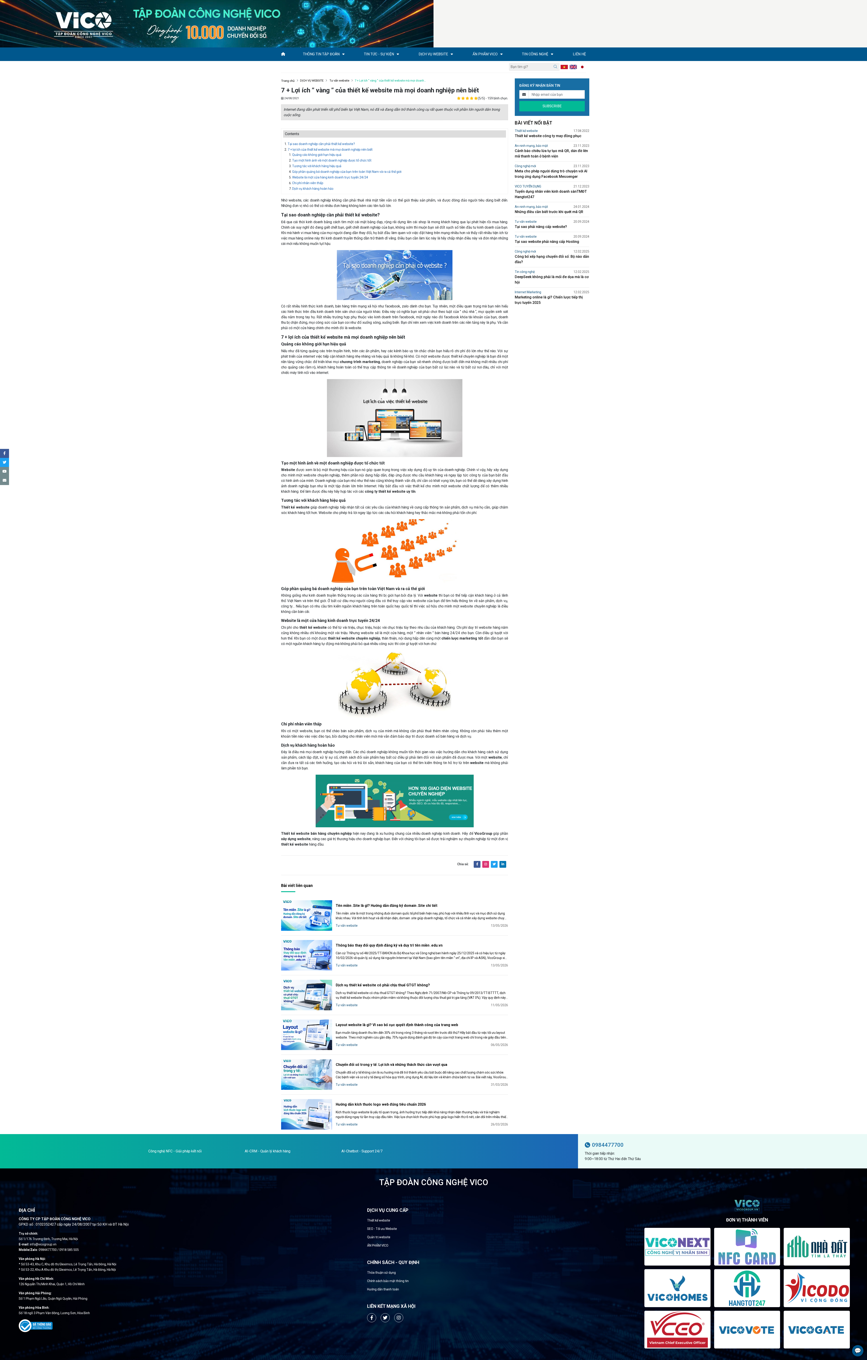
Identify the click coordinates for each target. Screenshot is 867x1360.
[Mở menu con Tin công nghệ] (552, 54)
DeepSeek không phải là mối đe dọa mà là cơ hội (552, 279)
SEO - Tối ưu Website (382, 1229)
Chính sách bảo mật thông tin (388, 1281)
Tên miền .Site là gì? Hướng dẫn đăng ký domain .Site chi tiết (386, 905)
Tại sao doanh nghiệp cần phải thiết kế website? (321, 144)
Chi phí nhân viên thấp (307, 183)
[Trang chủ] (283, 54)
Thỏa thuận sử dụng (381, 1272)
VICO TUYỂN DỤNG (528, 186)
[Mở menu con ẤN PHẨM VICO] (501, 54)
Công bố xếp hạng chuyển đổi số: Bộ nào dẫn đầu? (552, 259)
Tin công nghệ (525, 272)
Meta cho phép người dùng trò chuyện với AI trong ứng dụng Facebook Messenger (551, 174)
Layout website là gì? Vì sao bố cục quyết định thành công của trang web (397, 1025)
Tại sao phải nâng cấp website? (541, 227)
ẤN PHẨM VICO (377, 1245)
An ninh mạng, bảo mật (531, 146)
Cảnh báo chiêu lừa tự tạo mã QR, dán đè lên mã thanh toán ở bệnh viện (551, 153)
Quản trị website (378, 1237)
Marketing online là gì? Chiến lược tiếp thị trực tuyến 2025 (549, 300)
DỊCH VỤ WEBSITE (312, 80)
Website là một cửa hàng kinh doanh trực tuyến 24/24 (330, 177)
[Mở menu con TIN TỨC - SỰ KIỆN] (398, 54)
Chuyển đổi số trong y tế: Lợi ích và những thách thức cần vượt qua (391, 1064)
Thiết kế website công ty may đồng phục (548, 136)
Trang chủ (288, 80)
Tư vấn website (339, 80)
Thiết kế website (526, 131)
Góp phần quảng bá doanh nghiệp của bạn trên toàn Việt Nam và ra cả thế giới (347, 172)
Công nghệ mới (525, 166)
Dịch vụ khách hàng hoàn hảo (312, 188)
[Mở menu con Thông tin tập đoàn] (343, 54)
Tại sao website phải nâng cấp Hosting (547, 241)
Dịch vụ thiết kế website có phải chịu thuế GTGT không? (383, 985)
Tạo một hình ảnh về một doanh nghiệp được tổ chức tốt (331, 160)
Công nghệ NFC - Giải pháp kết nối (175, 1151)
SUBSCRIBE (552, 106)
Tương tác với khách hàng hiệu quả (316, 166)
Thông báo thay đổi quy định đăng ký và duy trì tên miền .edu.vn (389, 945)
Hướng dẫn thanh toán (383, 1289)
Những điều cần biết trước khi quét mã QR (549, 212)
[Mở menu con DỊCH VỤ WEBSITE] (452, 54)
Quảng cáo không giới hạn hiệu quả (316, 155)
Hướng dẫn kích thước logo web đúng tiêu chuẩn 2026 (381, 1104)
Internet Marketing (528, 292)
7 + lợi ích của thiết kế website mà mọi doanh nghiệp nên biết (330, 149)
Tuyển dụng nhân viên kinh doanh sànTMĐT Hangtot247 (551, 194)
